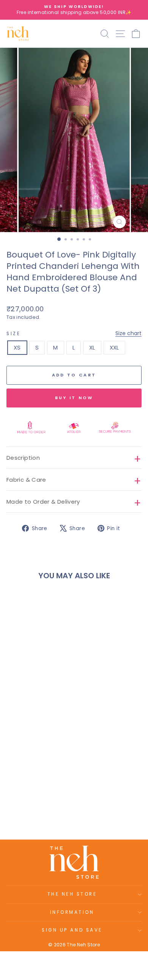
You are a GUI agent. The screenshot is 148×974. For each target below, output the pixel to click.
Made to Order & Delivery (43, 502)
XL (92, 347)
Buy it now (74, 398)
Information (72, 912)
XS (17, 347)
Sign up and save (72, 930)
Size (74, 333)
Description (23, 458)
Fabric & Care (26, 480)
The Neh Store (72, 894)
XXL (114, 347)
